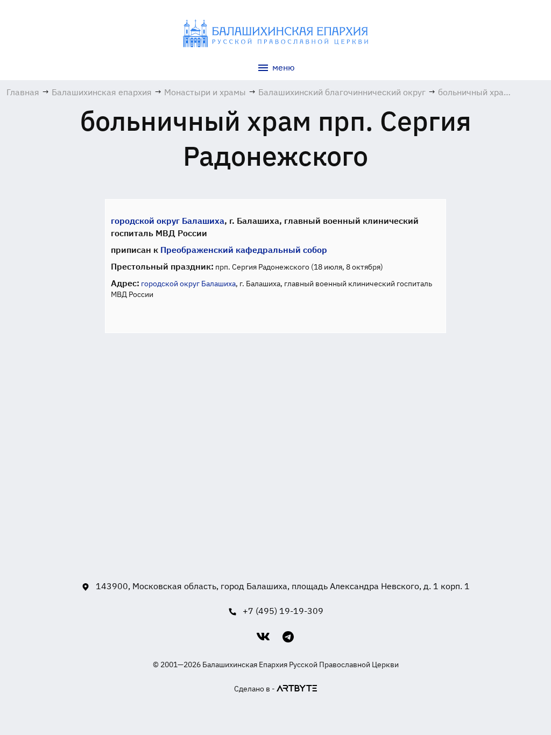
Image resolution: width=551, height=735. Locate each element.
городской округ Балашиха (167, 220)
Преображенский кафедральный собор (243, 249)
